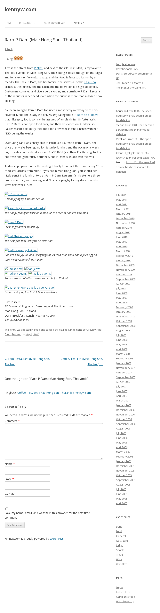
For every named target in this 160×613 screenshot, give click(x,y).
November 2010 (125, 223)
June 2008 (121, 340)
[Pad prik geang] (16, 273)
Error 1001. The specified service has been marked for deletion (134, 115)
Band (119, 526)
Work (119, 559)
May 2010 (121, 241)
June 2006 (121, 438)
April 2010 (121, 246)
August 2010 (123, 232)
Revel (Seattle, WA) (127, 69)
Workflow (121, 564)
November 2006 (125, 414)
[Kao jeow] (31, 269)
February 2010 (124, 255)
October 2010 (124, 227)
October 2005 (124, 475)
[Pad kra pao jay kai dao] (21, 250)
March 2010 (123, 251)
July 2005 (121, 489)
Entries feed (123, 592)
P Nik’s (38, 68)
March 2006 (123, 452)
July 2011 (121, 195)
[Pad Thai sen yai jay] (19, 236)
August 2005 (123, 484)
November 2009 (125, 269)
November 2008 (125, 316)
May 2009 (121, 297)
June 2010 (121, 237)
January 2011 (123, 213)
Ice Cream (122, 540)
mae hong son (78, 329)
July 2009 (121, 288)
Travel (120, 554)
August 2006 (123, 428)
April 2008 (121, 349)
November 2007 (125, 368)
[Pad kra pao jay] (39, 273)
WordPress (57, 538)
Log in (119, 587)
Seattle (120, 550)
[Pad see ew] (13, 269)
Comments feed (125, 596)
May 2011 (121, 199)
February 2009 (124, 307)
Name (10, 464)
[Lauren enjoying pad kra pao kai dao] (29, 287)
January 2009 (123, 312)
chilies (58, 329)
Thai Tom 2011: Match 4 (129, 83)
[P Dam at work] (16, 194)
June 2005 (121, 494)
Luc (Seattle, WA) (125, 64)
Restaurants (27, 23)
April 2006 (121, 447)
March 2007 (123, 400)
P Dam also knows (86, 115)
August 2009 (123, 283)
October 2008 (124, 321)
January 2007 (123, 405)
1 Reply (9, 49)
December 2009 (125, 265)
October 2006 (124, 419)
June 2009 (121, 293)
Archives (79, 23)
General (121, 536)
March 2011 (123, 209)
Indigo (119, 545)
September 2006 (125, 424)
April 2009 (121, 302)
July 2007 (121, 386)
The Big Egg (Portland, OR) (131, 87)
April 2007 (121, 396)
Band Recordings (54, 23)
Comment (12, 421)
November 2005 (125, 470)
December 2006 (125, 410)
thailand (16, 334)
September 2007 (125, 377)
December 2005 (125, 466)
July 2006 (121, 433)
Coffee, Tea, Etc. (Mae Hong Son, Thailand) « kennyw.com (54, 392)
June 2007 (121, 391)
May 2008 (121, 344)
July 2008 (121, 335)
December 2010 (125, 218)
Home (8, 23)
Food (37, 329)
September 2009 (125, 279)
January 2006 (123, 461)
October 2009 (124, 274)
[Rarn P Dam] (14, 222)
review (92, 329)
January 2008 (123, 363)
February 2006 (124, 456)
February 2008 (124, 358)
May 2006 (121, 442)
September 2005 (125, 480)
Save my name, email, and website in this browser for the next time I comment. (48, 515)
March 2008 (123, 354)
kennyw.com (20, 9)
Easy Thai (90, 82)
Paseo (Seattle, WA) (143, 157)
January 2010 (123, 260)
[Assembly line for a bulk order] (25, 208)
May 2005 (121, 498)
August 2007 (123, 382)
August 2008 (123, 330)
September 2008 (125, 326)
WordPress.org (125, 601)
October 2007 (124, 372)
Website (10, 494)
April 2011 (121, 204)
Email (9, 479)
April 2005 (121, 503)
